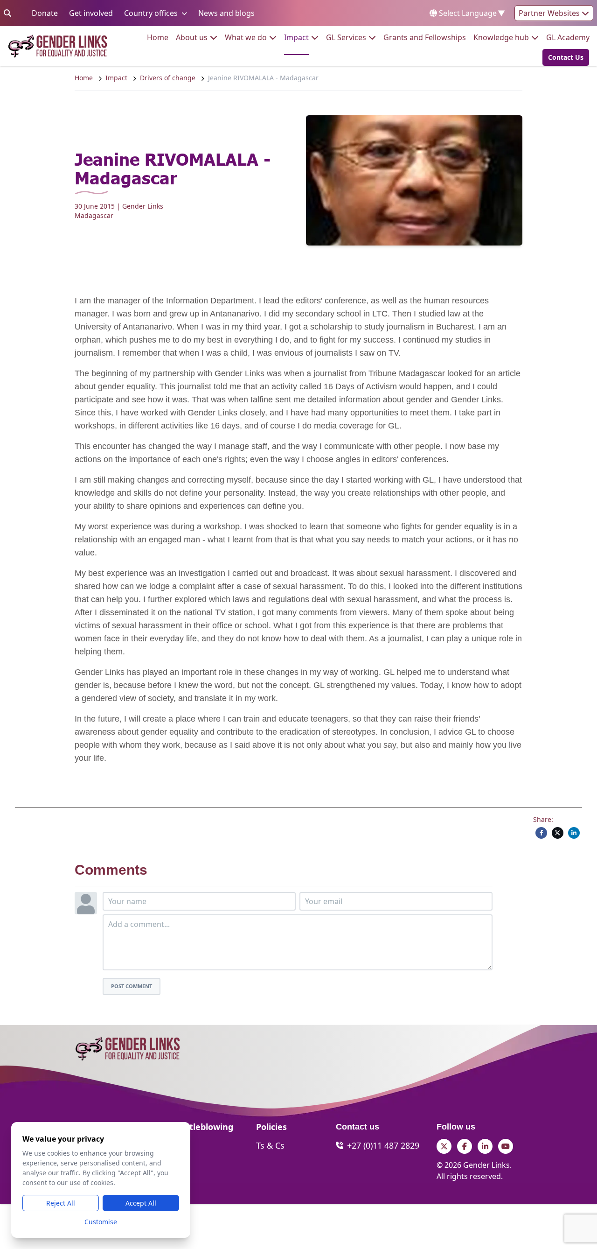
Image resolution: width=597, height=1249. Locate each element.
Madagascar (94, 215)
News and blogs (226, 12)
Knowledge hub (501, 37)
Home (157, 37)
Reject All (60, 1203)
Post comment (131, 985)
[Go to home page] (57, 46)
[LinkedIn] (574, 833)
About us (192, 37)
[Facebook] (541, 833)
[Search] (7, 13)
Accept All (140, 1203)
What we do (246, 37)
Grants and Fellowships (424, 37)
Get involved (91, 12)
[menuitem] (157, 37)
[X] (557, 833)
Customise (100, 1221)
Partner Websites (550, 13)
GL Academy (568, 37)
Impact (296, 37)
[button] (563, 57)
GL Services (346, 37)
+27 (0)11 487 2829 (383, 1145)
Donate (45, 12)
